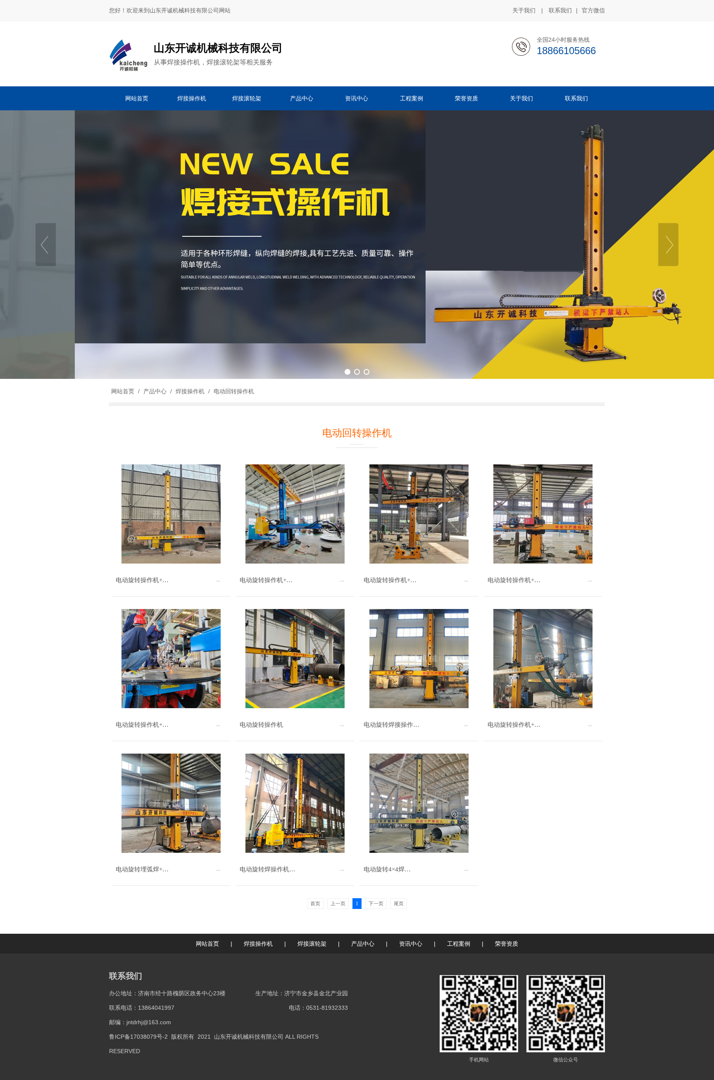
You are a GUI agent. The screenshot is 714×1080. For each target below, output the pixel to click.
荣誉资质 (506, 943)
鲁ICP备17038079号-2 (138, 1036)
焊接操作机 (190, 391)
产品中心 (155, 391)
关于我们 (524, 10)
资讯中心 (410, 943)
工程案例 (458, 943)
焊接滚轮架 (312, 943)
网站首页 (122, 391)
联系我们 (560, 10)
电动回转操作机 (233, 391)
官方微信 (593, 10)
